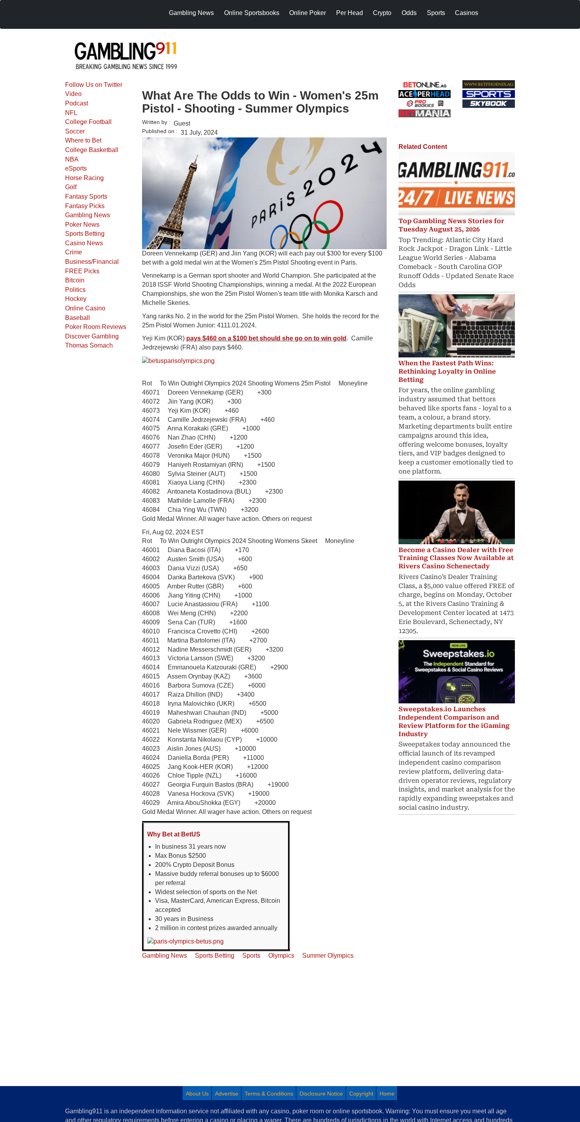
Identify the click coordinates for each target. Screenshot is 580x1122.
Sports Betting (85, 233)
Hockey (75, 298)
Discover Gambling (92, 336)
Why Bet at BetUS (173, 834)
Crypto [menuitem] (382, 12)
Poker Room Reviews (95, 326)
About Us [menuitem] (197, 1093)
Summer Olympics (328, 955)
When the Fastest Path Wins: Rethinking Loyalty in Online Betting (447, 371)
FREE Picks (82, 271)
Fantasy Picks (85, 206)
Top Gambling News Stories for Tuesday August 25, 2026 (451, 225)
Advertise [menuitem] (226, 1093)
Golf (71, 187)
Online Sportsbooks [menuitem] (251, 12)
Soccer (75, 131)
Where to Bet (83, 140)
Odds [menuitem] (409, 12)
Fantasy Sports (86, 196)
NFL (71, 112)
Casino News (84, 243)
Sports (251, 955)
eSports (76, 168)
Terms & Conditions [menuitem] (269, 1093)
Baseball (77, 317)
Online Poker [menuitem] (307, 12)
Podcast (76, 103)
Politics (75, 289)
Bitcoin (74, 280)
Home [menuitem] (387, 1093)
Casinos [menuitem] (466, 12)
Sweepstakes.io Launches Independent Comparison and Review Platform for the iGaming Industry (454, 721)
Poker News (82, 224)
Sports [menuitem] (436, 12)
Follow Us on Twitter (93, 84)
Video (73, 93)
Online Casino (85, 308)
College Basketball (91, 150)
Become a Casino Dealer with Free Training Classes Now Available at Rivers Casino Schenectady (456, 558)
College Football (88, 121)
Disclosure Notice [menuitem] (321, 1093)
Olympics (281, 955)
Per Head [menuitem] (349, 12)
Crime (73, 252)
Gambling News (87, 215)
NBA (72, 159)
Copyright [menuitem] (361, 1093)
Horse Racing (84, 178)
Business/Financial (92, 261)
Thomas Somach (89, 345)
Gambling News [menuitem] (191, 12)
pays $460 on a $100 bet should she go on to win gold (266, 338)
